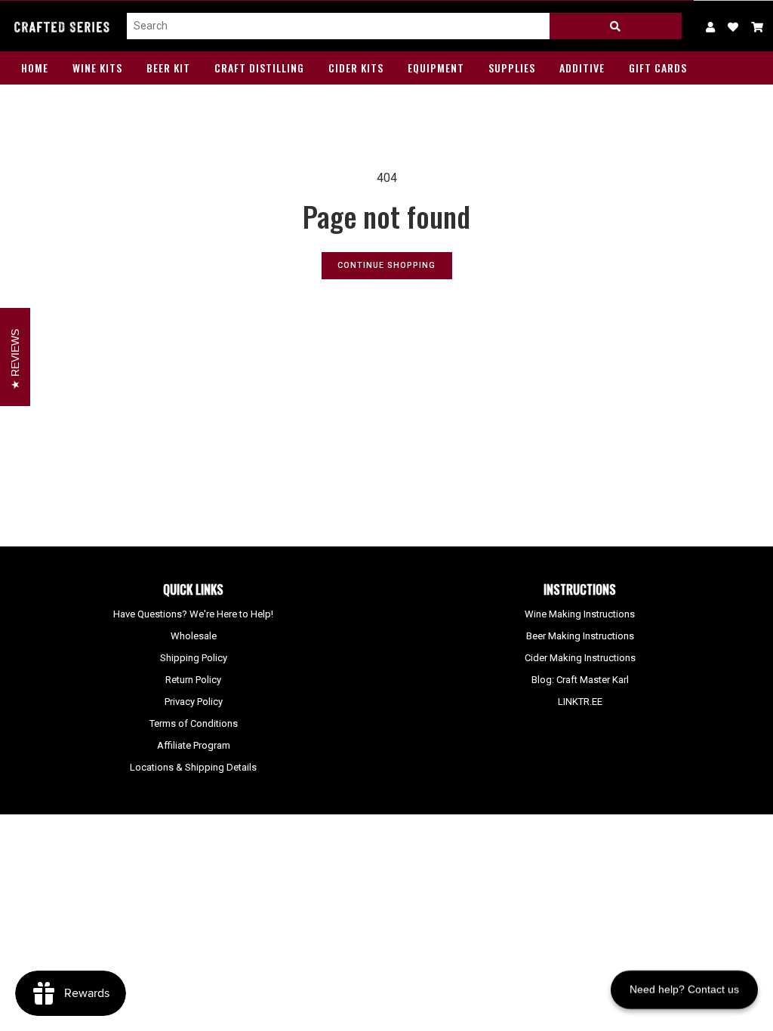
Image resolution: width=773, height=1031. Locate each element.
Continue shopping (386, 265)
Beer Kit (168, 67)
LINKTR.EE (580, 701)
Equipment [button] (436, 67)
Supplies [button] (511, 67)
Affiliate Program (193, 745)
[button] (757, 26)
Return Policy (193, 679)
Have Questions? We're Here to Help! (193, 614)
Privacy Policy (194, 701)
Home (34, 67)
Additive (582, 67)
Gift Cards (658, 67)
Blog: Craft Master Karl (580, 679)
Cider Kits (355, 67)
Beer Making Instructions (580, 636)
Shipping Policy (193, 657)
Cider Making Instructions (580, 657)
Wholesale (194, 636)
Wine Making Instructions (580, 614)
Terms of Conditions (193, 723)
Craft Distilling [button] (259, 67)
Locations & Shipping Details (193, 767)
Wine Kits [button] (97, 67)
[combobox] (338, 26)
